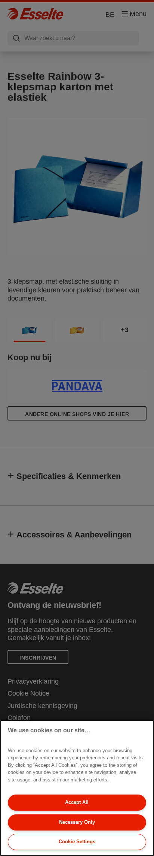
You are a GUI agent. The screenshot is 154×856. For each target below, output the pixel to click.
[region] (77, 788)
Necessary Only (77, 822)
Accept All (77, 802)
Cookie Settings (77, 841)
